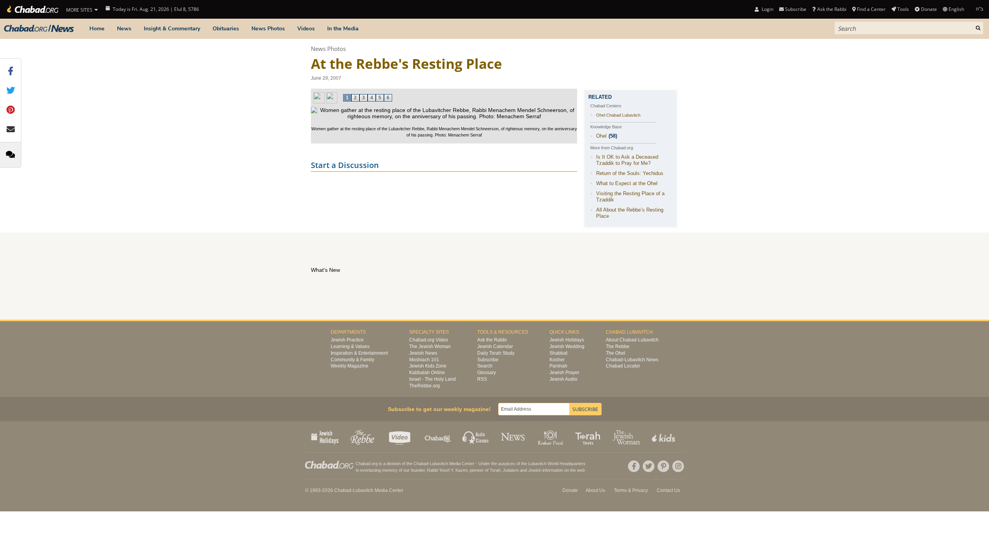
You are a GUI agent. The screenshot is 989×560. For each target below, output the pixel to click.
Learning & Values (350, 346)
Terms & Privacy (631, 490)
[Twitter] (648, 466)
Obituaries (226, 28)
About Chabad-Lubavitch (632, 340)
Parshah (558, 366)
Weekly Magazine (349, 366)
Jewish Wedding (566, 346)
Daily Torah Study (496, 353)
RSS (482, 379)
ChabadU (438, 436)
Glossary (486, 372)
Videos (306, 28)
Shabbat (558, 353)
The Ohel (615, 353)
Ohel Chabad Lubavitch (618, 115)
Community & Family (352, 359)
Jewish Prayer (564, 372)
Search (484, 366)
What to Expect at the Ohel (627, 183)
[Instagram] (678, 466)
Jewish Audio (563, 379)
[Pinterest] (663, 466)
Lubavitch (439, 463)
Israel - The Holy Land (432, 379)
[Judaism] (32, 9)
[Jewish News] (39, 29)
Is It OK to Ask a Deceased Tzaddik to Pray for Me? (627, 160)
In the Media (343, 28)
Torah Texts (589, 436)
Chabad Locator (623, 366)
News (124, 28)
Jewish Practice (347, 340)
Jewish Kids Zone (428, 366)
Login (767, 9)
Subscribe (488, 359)
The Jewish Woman (430, 346)
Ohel (601, 136)
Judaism (511, 470)
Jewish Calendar (495, 346)
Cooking (551, 436)
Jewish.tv (400, 436)
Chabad (420, 463)
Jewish (534, 470)
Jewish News (423, 353)
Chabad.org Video (428, 340)
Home (97, 28)
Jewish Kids (664, 436)
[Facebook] (634, 466)
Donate (929, 9)
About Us (595, 490)
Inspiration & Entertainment (359, 353)
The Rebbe (618, 346)
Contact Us (668, 490)
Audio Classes (476, 436)
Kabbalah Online (427, 372)
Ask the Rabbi (831, 9)
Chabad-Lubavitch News (632, 359)
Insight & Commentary (172, 28)
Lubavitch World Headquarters (557, 463)
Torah (495, 470)
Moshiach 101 (424, 359)
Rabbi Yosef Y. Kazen (447, 470)
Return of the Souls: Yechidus (629, 173)
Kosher (557, 359)
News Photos (268, 28)
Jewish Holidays (566, 340)
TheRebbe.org (424, 385)
